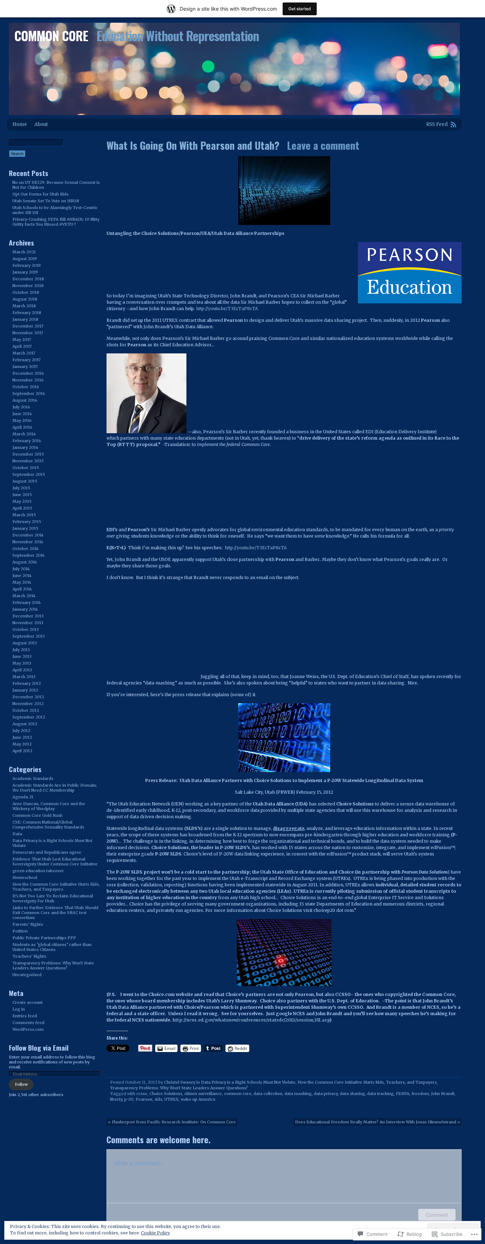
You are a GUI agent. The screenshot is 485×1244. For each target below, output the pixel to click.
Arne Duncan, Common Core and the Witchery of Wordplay (48, 806)
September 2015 (28, 474)
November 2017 (27, 332)
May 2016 (22, 420)
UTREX (171, 1099)
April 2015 (22, 508)
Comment (437, 1215)
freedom (420, 1093)
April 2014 (22, 589)
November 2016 (28, 380)
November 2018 (28, 285)
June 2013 (22, 656)
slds (158, 1099)
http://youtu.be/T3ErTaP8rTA (227, 308)
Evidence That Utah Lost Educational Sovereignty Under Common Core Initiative (55, 861)
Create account (27, 1002)
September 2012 (28, 717)
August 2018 (24, 299)
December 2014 (28, 535)
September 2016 (28, 393)
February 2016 (26, 440)
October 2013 (25, 629)
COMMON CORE (51, 35)
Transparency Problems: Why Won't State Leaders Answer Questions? (179, 1087)
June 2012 (22, 737)
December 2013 (28, 615)
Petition (20, 931)
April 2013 (22, 669)
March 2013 (24, 676)
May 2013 (21, 663)
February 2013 (26, 683)
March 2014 (24, 595)
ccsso (141, 1093)
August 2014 (24, 562)
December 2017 (27, 326)
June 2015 (22, 494)
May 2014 (21, 582)
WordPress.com (28, 1029)
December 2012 (28, 696)
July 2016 (21, 406)
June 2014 (22, 575)
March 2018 (24, 305)
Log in (18, 1009)
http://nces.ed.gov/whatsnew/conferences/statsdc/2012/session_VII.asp (251, 1020)
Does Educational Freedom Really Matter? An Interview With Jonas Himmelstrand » (377, 1121)
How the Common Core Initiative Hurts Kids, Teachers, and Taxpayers (367, 1082)
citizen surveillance (203, 1093)
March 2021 (24, 251)
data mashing (298, 1093)
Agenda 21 (22, 796)
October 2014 (25, 548)
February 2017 (26, 359)
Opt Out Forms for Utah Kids (40, 194)
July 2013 (21, 649)
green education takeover (38, 870)
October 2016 (25, 386)
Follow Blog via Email (39, 1047)
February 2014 (26, 602)
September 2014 (28, 555)
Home (19, 124)
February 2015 (26, 521)
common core (237, 1093)
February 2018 (26, 312)
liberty (116, 1099)
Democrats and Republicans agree (46, 852)
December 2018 (28, 278)
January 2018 (25, 319)
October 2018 (25, 292)
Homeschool (24, 877)
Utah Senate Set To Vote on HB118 (45, 200)
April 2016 (22, 427)
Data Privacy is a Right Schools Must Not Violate (248, 1082)
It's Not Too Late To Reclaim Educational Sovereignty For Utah (52, 898)
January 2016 (25, 447)
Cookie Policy (155, 1232)
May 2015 (22, 501)
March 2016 (24, 433)
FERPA (402, 1093)
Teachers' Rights (29, 956)
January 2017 (25, 366)
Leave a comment (323, 145)
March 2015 (24, 514)
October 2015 (25, 467)
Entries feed (24, 1015)
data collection (268, 1093)
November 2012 (28, 703)
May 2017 (21, 339)
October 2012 (25, 710)
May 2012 (22, 744)
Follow (21, 1084)
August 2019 (24, 258)
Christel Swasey (179, 1082)
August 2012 (24, 723)
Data (17, 833)
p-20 (128, 1099)
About (41, 124)
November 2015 (28, 460)
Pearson (144, 1099)
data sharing (352, 1093)
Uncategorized (27, 974)
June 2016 (22, 413)
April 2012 (22, 750)
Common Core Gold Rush (37, 815)
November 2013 (27, 622)
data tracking (380, 1093)
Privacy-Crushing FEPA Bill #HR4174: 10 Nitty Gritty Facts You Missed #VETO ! (55, 222)
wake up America (198, 1099)
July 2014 (21, 568)
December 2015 (28, 454)
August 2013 (24, 642)
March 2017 (23, 353)
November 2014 (27, 541)
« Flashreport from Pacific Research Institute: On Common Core (172, 1121)
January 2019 (25, 272)
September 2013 (28, 636)
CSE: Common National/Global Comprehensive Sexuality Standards (48, 825)
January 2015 (25, 528)
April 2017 (22, 346)
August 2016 (24, 400)
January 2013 (25, 690)
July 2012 (21, 730)
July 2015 (21, 487)
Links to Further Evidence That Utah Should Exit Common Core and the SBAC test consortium (55, 912)
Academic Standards (32, 778)
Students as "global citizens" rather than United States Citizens (52, 947)
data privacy (326, 1093)
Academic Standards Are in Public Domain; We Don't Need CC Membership (54, 788)
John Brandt (442, 1093)
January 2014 (25, 609)
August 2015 (24, 481)
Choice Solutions (165, 1093)
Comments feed (28, 1022)
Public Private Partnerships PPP (44, 937)
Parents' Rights (27, 924)
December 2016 (28, 373)
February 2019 (26, 265)
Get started (299, 8)
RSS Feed (437, 124)
